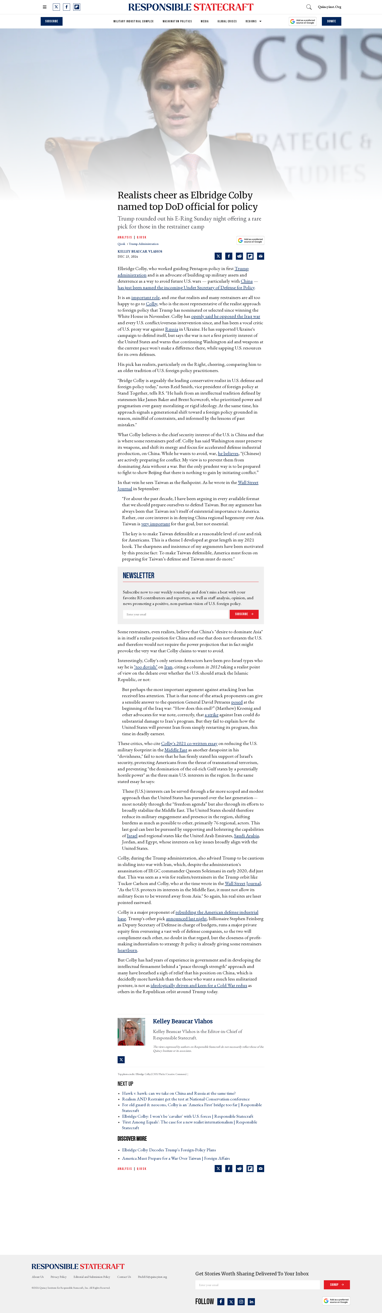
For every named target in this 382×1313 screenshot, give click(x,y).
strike (213, 714)
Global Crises (227, 21)
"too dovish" (145, 667)
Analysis (125, 237)
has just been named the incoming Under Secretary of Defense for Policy (186, 287)
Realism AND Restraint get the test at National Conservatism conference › (187, 1099)
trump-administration (144, 244)
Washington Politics (177, 21)
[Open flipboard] (76, 7)
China (247, 281)
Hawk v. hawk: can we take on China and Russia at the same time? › (180, 1093)
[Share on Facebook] (228, 256)
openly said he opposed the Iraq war (225, 316)
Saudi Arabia (246, 835)
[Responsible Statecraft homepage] (78, 1266)
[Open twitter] (56, 7)
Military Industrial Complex (133, 21)
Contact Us (124, 1277)
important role (145, 297)
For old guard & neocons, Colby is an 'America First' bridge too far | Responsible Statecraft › (192, 1107)
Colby (151, 303)
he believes (228, 453)
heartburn (127, 950)
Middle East (175, 750)
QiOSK (142, 237)
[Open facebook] (66, 7)
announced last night (186, 918)
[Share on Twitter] (218, 256)
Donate (331, 21)
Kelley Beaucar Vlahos (140, 251)
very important (155, 523)
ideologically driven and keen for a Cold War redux (199, 985)
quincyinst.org (329, 6)
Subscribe (51, 21)
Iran (168, 667)
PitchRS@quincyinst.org (152, 1277)
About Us (38, 1277)
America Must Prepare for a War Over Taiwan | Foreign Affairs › (177, 1158)
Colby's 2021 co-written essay (189, 743)
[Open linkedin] (251, 1301)
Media (205, 21)
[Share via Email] (260, 256)
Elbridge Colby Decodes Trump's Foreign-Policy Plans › (170, 1150)
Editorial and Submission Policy (92, 1277)
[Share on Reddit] (239, 256)
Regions (251, 21)
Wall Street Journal (243, 883)
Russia (171, 329)
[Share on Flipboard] (250, 256)
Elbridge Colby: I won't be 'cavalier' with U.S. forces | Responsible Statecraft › (189, 1116)
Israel (132, 835)
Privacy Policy (59, 1277)
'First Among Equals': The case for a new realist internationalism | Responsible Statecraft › (189, 1125)
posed (237, 702)
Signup (334, 1285)
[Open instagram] (241, 1301)
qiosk (122, 244)
